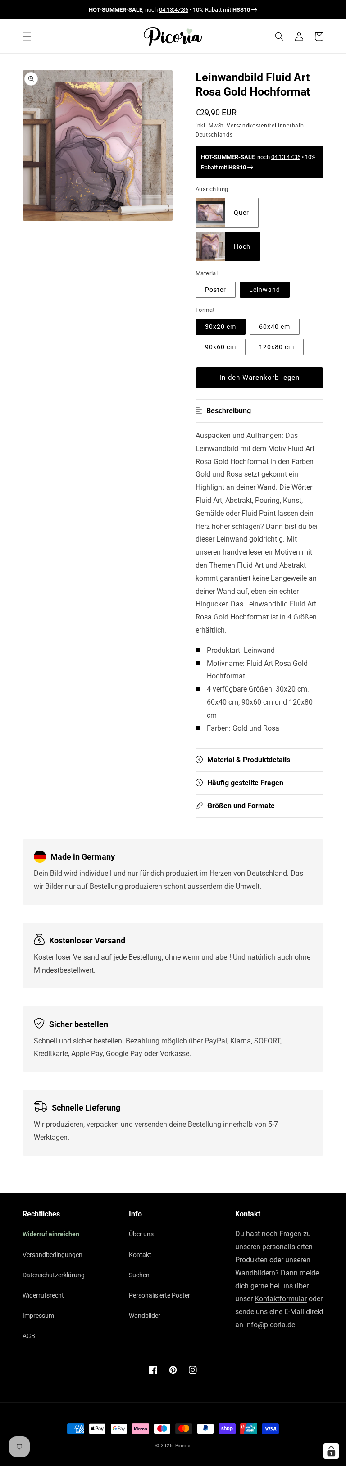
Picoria (183, 1445)
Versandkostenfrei (251, 126)
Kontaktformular (281, 1298)
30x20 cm (220, 326)
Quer (241, 212)
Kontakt (140, 1254)
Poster (215, 289)
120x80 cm (276, 347)
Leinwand (264, 289)
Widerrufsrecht (43, 1295)
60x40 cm (274, 326)
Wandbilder (144, 1315)
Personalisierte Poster (159, 1295)
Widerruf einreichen (51, 1234)
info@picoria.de (270, 1324)
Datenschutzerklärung (54, 1275)
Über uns (141, 1234)
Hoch (242, 246)
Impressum (38, 1315)
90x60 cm (220, 347)
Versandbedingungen (52, 1254)
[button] (27, 36)
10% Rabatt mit (221, 9)
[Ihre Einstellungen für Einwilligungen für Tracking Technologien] (331, 1451)
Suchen (139, 1275)
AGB (29, 1335)
